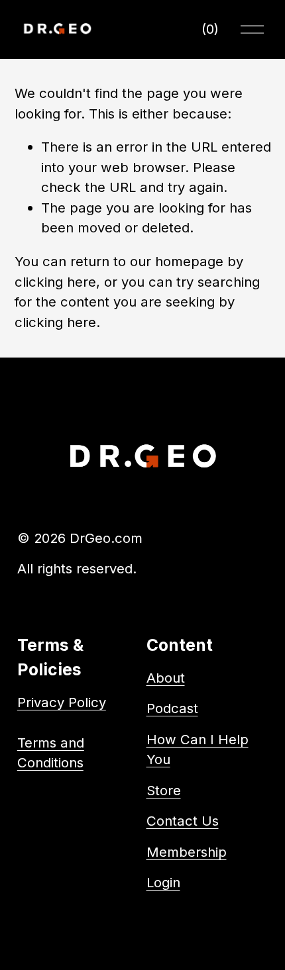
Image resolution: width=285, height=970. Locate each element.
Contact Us (182, 820)
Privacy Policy (61, 702)
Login (163, 882)
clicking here (55, 281)
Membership (186, 852)
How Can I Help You (197, 749)
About (165, 677)
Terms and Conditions (50, 752)
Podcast (172, 708)
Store (163, 790)
